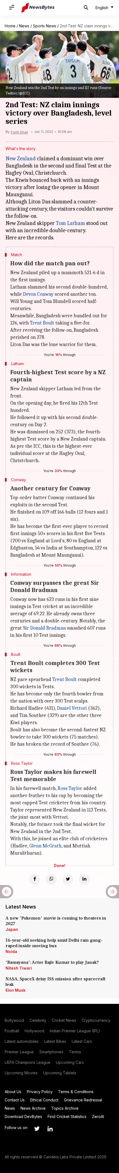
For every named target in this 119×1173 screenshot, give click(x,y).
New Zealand (21, 158)
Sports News (44, 25)
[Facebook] (34, 879)
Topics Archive (65, 1108)
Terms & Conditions (76, 1091)
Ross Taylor (70, 788)
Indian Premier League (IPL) (75, 1030)
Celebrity (38, 1020)
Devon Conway (38, 294)
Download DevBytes (23, 1116)
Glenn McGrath (45, 846)
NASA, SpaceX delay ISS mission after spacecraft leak (55, 981)
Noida (11, 951)
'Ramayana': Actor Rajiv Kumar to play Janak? (52, 962)
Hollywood (34, 1030)
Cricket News (64, 1020)
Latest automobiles (22, 1041)
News (24, 25)
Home (10, 25)
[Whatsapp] (51, 879)
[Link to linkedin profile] (50, 1129)
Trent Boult (42, 323)
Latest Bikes (55, 1041)
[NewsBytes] (38, 7)
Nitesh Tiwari (19, 968)
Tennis (75, 1051)
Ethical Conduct (44, 1100)
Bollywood (14, 1020)
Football (12, 1030)
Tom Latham (70, 223)
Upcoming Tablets (59, 1072)
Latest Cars (82, 1041)
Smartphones (51, 1051)
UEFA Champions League (27, 1062)
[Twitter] (67, 879)
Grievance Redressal (83, 1100)
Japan (12, 929)
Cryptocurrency (96, 1020)
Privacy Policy (40, 1091)
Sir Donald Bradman (44, 628)
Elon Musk (15, 990)
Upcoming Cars (70, 1062)
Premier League (19, 1051)
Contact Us (15, 1100)
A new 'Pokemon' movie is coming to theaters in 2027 (56, 920)
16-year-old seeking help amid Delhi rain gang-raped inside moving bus (54, 943)
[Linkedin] (84, 879)
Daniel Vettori (72, 708)
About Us (13, 1091)
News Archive (33, 1108)
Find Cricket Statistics (67, 1116)
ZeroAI (98, 1116)
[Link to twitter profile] (36, 1129)
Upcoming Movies (21, 1072)
